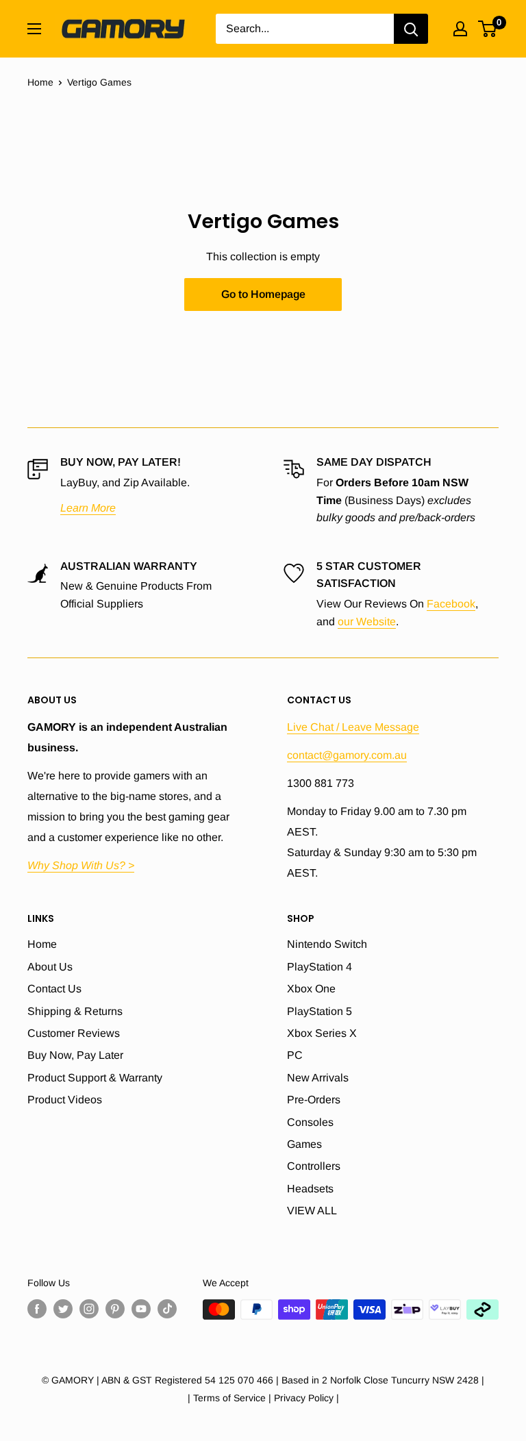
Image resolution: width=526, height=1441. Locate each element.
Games (304, 1144)
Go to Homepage (263, 294)
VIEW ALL (312, 1210)
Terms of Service (229, 1397)
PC (295, 1055)
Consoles (310, 1122)
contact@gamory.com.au (347, 755)
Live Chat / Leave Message (353, 727)
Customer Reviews (73, 1033)
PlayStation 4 (319, 967)
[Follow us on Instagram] (89, 1308)
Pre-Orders (313, 1099)
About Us (50, 967)
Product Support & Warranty (94, 1077)
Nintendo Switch (327, 944)
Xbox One (311, 988)
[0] (488, 29)
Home (40, 82)
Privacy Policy (304, 1397)
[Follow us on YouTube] (141, 1308)
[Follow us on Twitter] (63, 1308)
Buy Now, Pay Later (75, 1055)
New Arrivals (318, 1077)
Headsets (310, 1188)
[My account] (460, 28)
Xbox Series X (322, 1033)
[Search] (411, 29)
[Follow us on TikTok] (167, 1308)
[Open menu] (34, 28)
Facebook (451, 604)
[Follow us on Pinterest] (115, 1308)
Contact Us (54, 988)
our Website (367, 621)
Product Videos (64, 1099)
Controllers (313, 1166)
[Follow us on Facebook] (37, 1308)
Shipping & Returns (75, 1011)
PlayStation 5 (319, 1011)
